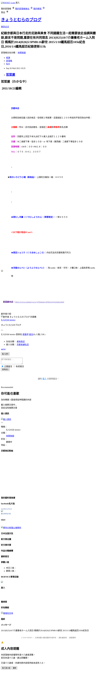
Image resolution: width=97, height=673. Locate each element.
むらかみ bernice (8, 320)
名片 (8, 64)
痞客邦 (25, 334)
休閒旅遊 (22, 53)
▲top (3, 349)
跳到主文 (5, 27)
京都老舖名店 (23, 344)
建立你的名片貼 (6, 513)
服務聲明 (72, 638)
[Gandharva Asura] (2, 511)
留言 (31, 334)
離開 (14, 668)
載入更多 (5, 354)
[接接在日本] (7, 613)
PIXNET (29, 638)
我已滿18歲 (6, 668)
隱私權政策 (63, 638)
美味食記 (21, 341)
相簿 (8, 58)
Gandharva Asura (6, 509)
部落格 (9, 61)
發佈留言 (5, 369)
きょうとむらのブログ (21, 19)
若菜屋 (10, 74)
